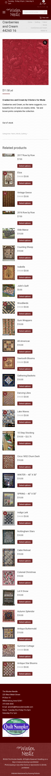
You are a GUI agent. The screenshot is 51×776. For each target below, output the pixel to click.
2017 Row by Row (26, 155)
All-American (23, 341)
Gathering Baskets (26, 375)
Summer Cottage (25, 646)
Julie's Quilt (23, 285)
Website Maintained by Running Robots (25, 773)
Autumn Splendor (25, 611)
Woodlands (22, 303)
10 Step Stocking (25, 432)
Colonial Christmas (26, 572)
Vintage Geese (24, 192)
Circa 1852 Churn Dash (28, 456)
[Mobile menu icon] (3, 12)
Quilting (24, 134)
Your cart (45, 18)
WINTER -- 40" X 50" (27, 474)
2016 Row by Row (26, 212)
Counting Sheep (25, 247)
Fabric (13, 134)
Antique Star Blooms (27, 663)
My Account (41, 7)
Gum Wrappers (24, 320)
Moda (18, 134)
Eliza (19, 172)
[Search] (45, 12)
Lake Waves (23, 411)
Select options (25, 166)
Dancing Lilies (24, 393)
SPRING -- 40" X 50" (26, 493)
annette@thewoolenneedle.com (20, 707)
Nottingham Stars (26, 531)
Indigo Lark (22, 512)
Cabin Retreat (24, 550)
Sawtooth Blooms (26, 358)
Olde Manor (22, 229)
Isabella (21, 266)
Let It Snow (22, 591)
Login (44, 3)
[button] (45, 42)
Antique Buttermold (26, 628)
